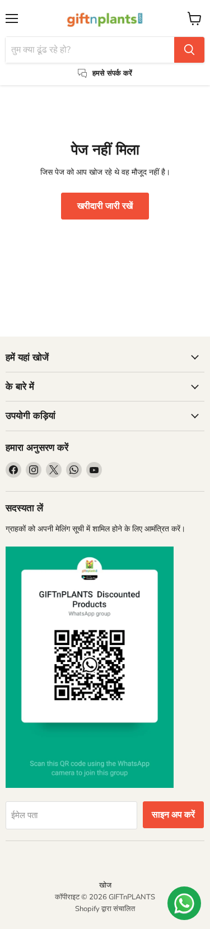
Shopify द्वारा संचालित (105, 909)
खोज (105, 885)
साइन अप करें (173, 815)
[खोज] (189, 50)
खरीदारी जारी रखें (105, 206)
